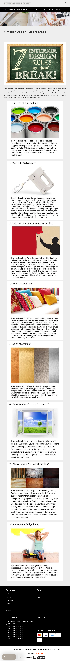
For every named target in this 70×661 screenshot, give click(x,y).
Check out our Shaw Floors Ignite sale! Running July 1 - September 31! (32, 9)
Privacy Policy (47, 649)
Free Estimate (9, 657)
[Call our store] (20, 657)
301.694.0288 (11, 624)
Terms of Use (56, 649)
